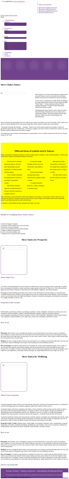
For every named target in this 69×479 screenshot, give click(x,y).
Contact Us (7, 55)
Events (6, 36)
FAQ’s (6, 54)
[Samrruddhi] (9, 15)
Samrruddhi (11, 23)
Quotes (10, 46)
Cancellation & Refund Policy (50, 471)
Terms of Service (28, 471)
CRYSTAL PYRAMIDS (20, 73)
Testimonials (7, 52)
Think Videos (12, 49)
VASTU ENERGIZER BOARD (48, 74)
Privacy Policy (12, 471)
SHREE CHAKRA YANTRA (7, 74)
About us (7, 22)
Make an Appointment (45, 4)
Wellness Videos (12, 43)
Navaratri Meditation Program (16, 38)
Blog (5, 41)
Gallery (6, 30)
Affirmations (11, 44)
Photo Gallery (12, 31)
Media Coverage (12, 33)
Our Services (8, 28)
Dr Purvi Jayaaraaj (13, 25)
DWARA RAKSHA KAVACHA (34, 74)
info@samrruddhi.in (19, 1)
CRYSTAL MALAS (62, 73)
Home (9, 20)
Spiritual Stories (12, 47)
